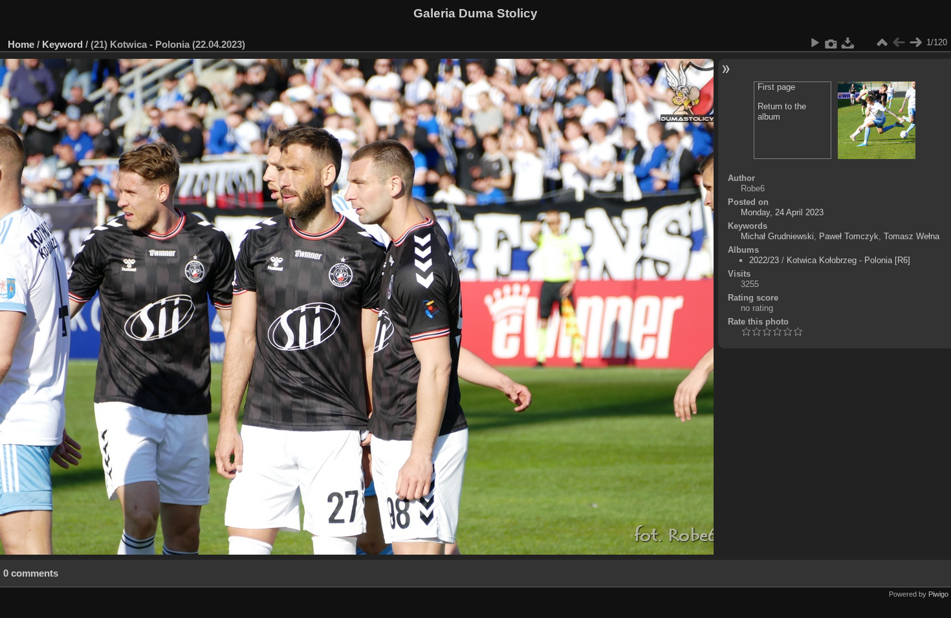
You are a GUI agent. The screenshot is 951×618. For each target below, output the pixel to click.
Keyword (62, 44)
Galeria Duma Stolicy (475, 13)
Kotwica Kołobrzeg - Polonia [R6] (848, 260)
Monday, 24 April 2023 (782, 212)
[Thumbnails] (881, 42)
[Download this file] (848, 42)
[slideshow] (814, 42)
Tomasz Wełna (911, 236)
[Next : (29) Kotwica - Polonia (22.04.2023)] (915, 42)
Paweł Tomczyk (849, 236)
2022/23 (764, 260)
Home (21, 44)
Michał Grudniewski (777, 236)
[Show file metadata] (831, 42)
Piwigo (938, 594)
